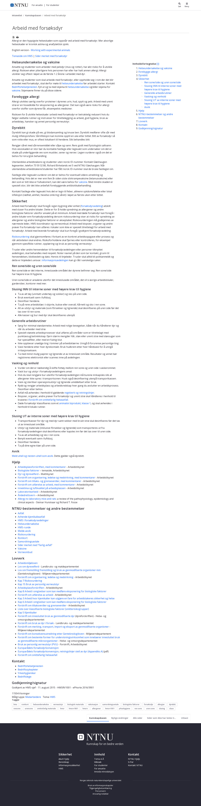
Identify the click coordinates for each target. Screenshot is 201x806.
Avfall (21, 513)
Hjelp (141, 110)
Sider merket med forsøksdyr (51, 56)
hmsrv (85, 708)
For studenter (101, 765)
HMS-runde (24, 527)
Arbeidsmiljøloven (28, 563)
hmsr (62, 708)
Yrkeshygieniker (27, 673)
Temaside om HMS (22, 56)
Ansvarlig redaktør (101, 793)
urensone (29, 708)
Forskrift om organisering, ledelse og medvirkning (45, 577)
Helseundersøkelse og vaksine (155, 68)
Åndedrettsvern (26, 495)
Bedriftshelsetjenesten (24, 87)
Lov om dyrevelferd (28, 566)
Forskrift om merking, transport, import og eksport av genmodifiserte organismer (63, 626)
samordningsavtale (110, 704)
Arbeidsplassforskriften (31, 587)
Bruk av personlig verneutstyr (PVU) (38, 644)
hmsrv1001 (109, 708)
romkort (25, 704)
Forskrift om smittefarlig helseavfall (48, 399)
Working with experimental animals (50, 50)
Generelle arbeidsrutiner (158, 93)
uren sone (150, 708)
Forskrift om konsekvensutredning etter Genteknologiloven (51, 633)
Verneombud (25, 552)
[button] (37, 5)
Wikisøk (97, 762)
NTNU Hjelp (134, 759)
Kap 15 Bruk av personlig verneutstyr (38, 584)
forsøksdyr (148, 704)
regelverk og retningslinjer (79, 392)
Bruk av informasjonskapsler (100, 785)
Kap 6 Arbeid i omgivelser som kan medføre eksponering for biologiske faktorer (62, 602)
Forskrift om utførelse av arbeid (35, 594)
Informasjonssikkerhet (69, 765)
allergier (161, 704)
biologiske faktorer (131, 704)
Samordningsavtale (28, 541)
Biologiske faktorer (28, 470)
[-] (158, 63)
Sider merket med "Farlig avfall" (35, 545)
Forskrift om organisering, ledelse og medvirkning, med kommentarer (56, 477)
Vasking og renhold (155, 96)
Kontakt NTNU (135, 765)
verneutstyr (58, 704)
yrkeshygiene (124, 708)
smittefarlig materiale (46, 708)
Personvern (100, 791)
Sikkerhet (143, 78)
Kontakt (142, 124)
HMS (52, 697)
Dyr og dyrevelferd (28, 474)
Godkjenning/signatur (150, 128)
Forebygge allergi (148, 71)
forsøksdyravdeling (91, 206)
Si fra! (130, 762)
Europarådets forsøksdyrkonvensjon (38, 648)
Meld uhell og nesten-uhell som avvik (32, 456)
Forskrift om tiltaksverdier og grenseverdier (42, 605)
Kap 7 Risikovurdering (30, 580)
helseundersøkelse (72, 83)
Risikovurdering (20, 236)
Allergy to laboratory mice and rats (37, 498)
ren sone (138, 708)
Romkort (23, 538)
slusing (162, 708)
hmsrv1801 (73, 708)
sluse (171, 708)
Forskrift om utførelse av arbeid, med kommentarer (46, 484)
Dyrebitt (143, 75)
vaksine (16, 90)
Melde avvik (24, 531)
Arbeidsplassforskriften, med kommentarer (42, 467)
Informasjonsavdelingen (55, 260)
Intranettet (17, 15)
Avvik (147, 107)
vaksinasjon (93, 704)
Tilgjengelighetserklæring (100, 788)
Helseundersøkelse (28, 523)
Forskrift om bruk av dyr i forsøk (36, 623)
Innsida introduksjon (104, 771)
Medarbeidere (33, 697)
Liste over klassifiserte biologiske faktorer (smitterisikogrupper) (53, 609)
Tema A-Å (99, 759)
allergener (96, 708)
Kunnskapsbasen (33, 15)
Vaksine (22, 548)
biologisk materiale (75, 704)
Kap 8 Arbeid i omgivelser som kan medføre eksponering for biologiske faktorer (62, 591)
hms (15, 704)
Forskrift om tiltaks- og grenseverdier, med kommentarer (49, 481)
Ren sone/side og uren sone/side (162, 82)
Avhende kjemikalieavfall (31, 516)
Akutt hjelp (64, 759)
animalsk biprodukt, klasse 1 (75, 403)
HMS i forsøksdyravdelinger (33, 520)
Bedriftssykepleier (28, 669)
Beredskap (64, 762)
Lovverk (142, 121)
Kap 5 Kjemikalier (27, 612)
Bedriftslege (24, 676)
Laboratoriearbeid (28, 491)
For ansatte (100, 768)
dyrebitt (172, 704)
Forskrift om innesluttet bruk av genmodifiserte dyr (46, 616)
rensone (17, 708)
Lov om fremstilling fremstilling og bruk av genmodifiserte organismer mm (59, 570)
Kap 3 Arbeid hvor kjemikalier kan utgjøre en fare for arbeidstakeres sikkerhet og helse (66, 598)
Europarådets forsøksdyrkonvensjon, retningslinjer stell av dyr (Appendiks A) (60, 651)
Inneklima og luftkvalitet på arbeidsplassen (41, 488)
